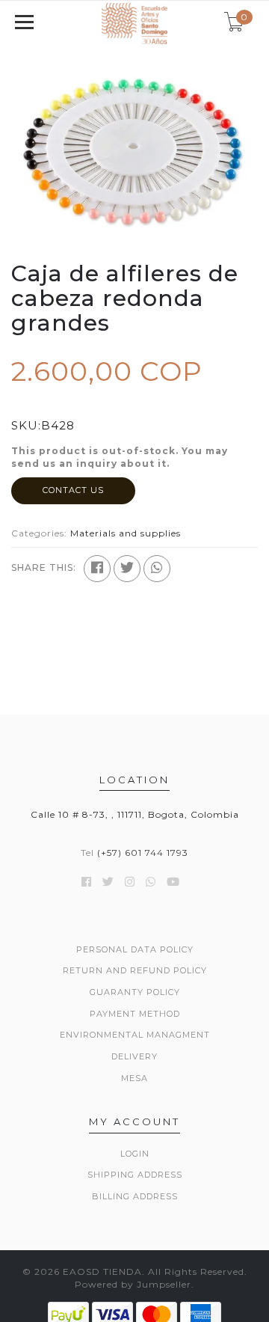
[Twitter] (127, 568)
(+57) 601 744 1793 (142, 852)
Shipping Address (134, 1174)
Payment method (135, 1014)
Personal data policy (135, 949)
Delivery (134, 1056)
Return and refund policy (135, 970)
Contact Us (73, 490)
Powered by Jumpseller (133, 1284)
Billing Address (135, 1196)
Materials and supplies (125, 533)
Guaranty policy (135, 992)
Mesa (134, 1078)
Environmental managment (135, 1034)
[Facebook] (97, 568)
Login (134, 1153)
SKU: (26, 425)
